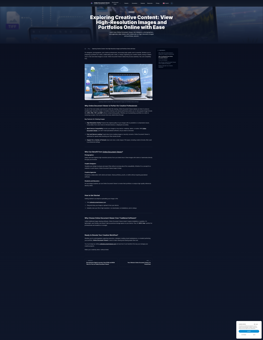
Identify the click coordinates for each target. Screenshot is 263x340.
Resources (149, 3)
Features (143, 3)
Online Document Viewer (112, 152)
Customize (243, 334)
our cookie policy (252, 328)
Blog (89, 48)
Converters (134, 3)
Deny (254, 334)
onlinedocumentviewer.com (98, 202)
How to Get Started (163, 60)
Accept (249, 331)
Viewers (126, 3)
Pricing (157, 3)
